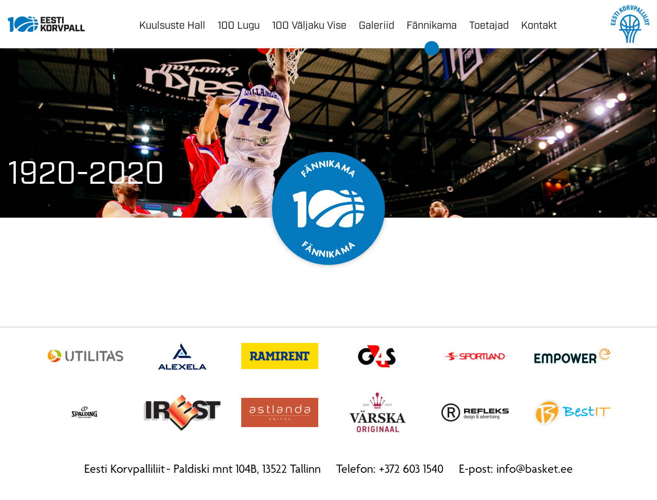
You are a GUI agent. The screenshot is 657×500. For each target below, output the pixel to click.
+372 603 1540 (411, 470)
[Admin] (4, 8)
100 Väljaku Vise (309, 24)
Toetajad (489, 24)
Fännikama (432, 24)
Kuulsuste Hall (172, 24)
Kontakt (539, 24)
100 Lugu (239, 24)
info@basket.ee (534, 470)
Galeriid (376, 24)
